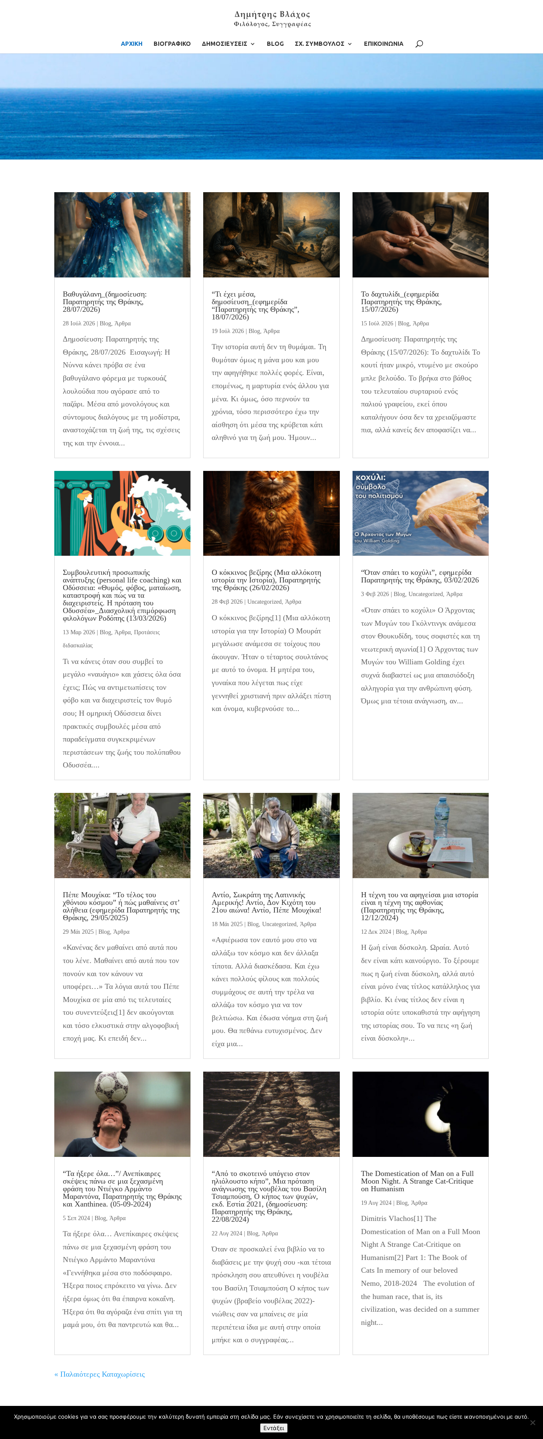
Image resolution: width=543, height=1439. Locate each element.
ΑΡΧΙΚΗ (132, 44)
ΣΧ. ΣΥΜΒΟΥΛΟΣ (319, 44)
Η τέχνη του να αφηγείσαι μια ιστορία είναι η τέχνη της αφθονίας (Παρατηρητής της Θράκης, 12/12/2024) (419, 906)
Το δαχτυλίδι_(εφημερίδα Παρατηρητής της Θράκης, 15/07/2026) (401, 302)
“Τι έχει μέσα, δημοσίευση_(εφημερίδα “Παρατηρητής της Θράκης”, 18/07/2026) (255, 305)
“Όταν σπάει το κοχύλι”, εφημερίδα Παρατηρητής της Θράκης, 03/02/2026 (420, 576)
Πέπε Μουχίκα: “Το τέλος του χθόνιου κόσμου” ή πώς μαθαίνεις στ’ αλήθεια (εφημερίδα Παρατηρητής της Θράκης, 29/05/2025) (121, 906)
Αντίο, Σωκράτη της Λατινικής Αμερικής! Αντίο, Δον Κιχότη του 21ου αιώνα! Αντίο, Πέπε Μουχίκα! (267, 902)
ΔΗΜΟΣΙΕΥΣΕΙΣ (224, 44)
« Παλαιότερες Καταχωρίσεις (99, 1374)
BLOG (275, 44)
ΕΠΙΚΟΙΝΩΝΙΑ (383, 44)
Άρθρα (123, 323)
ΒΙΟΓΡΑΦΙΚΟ (172, 44)
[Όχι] (532, 1422)
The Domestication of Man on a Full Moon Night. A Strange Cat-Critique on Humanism (417, 1181)
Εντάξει (273, 1428)
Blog (105, 323)
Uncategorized (264, 602)
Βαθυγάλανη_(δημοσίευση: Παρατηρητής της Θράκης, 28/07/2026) (105, 302)
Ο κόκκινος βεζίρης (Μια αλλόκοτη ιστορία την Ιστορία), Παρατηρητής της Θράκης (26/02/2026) (266, 580)
